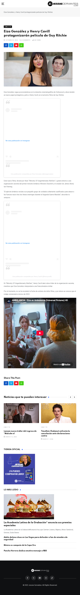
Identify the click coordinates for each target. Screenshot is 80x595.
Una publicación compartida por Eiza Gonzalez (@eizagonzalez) (32, 174)
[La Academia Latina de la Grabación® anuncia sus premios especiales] (40, 506)
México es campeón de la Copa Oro (20, 545)
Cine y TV (7, 427)
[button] (70, 397)
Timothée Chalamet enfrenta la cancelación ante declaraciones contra (55, 433)
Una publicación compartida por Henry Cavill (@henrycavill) (32, 276)
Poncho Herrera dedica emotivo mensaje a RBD (25, 551)
